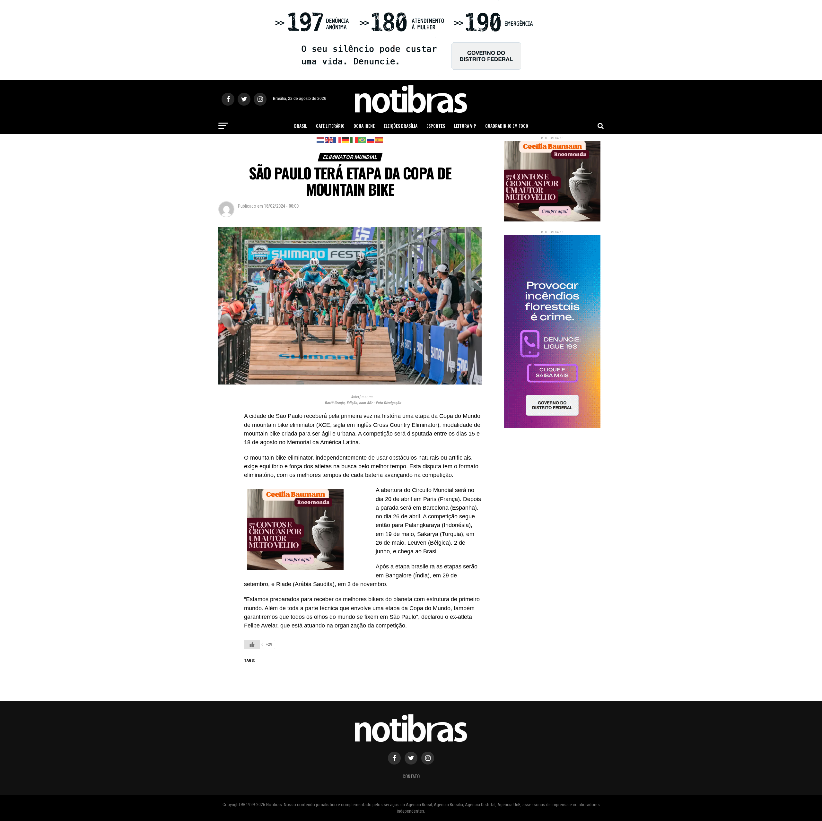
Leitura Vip (465, 125)
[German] (346, 139)
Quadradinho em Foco (506, 125)
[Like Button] (252, 644)
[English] (329, 139)
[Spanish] (379, 139)
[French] (337, 139)
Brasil (300, 125)
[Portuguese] (362, 139)
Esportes (435, 125)
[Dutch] (321, 139)
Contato (411, 776)
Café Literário (330, 125)
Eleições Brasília (400, 125)
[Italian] (354, 139)
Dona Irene (364, 125)
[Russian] (371, 139)
